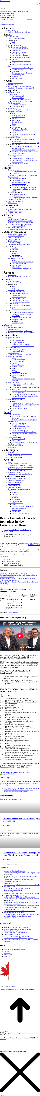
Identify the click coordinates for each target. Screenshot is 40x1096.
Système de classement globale (21, 99)
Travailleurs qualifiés (18, 96)
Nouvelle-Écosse (17, 122)
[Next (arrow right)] (2, 1095)
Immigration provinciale (15, 111)
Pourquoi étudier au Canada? (17, 38)
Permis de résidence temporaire (21, 269)
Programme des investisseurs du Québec (20, 221)
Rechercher (3, 19)
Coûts (13, 43)
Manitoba (14, 118)
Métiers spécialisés (13, 108)
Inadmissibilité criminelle (15, 258)
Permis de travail (13, 84)
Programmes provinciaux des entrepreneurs (21, 222)
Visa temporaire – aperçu (15, 83)
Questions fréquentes (18, 75)
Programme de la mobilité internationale (24, 187)
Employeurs (15, 173)
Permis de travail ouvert (19, 184)
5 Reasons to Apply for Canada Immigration (13, 573)
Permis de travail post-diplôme (21, 57)
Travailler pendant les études (20, 49)
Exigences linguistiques (15, 211)
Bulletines (15, 253)
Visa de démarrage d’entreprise (17, 219)
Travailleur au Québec (14, 199)
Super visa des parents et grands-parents (20, 86)
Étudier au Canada (13, 36)
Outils (9, 66)
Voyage (8, 80)
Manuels (14, 251)
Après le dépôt (16, 196)
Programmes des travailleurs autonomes (20, 224)
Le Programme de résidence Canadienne (24, 172)
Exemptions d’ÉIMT (18, 180)
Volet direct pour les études (16, 45)
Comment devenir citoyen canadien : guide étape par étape (22, 873)
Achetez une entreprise (15, 228)
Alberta (14, 113)
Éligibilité (11, 207)
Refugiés (10, 165)
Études (8, 34)
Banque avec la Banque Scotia (17, 234)
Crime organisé (16, 265)
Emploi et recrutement (14, 170)
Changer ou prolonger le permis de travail (24, 197)
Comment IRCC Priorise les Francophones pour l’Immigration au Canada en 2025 (18, 880)
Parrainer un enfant (17, 162)
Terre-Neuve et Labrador (19, 129)
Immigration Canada (14, 92)
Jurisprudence (16, 255)
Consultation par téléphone (16, 236)
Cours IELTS (16, 71)
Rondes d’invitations (18, 98)
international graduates (11, 791)
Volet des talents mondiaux (20, 185)
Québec (14, 125)
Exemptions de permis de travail (21, 182)
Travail (7, 167)
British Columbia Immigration (29, 788)
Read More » (7, 825)
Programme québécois (18, 226)
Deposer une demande (18, 194)
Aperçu (14, 157)
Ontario (14, 124)
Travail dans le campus (19, 52)
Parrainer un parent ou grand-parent (22, 158)
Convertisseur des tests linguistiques (19, 244)
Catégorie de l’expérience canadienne (19, 110)
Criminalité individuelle (19, 263)
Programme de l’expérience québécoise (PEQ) (26, 143)
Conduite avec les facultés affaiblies (22, 262)
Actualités (15, 76)
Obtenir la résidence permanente (21, 64)
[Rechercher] (29, 19)
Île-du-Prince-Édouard (18, 117)
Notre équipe (12, 30)
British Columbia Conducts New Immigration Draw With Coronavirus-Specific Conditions (17, 579)
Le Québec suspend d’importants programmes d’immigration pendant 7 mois (18, 889)
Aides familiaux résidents (15, 201)
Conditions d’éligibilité (19, 105)
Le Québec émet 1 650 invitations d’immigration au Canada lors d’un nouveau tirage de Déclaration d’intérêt (21, 898)
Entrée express (12, 94)
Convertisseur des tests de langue (22, 73)
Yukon (14, 132)
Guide (13, 42)
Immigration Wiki (17, 256)
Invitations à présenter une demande (23, 101)
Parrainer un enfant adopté (20, 163)
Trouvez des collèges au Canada (21, 69)
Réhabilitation (16, 267)
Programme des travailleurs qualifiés (23, 139)
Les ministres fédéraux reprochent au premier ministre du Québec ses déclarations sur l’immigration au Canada (21, 906)
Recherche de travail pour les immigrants (24, 175)
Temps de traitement (14, 239)
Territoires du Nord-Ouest (19, 131)
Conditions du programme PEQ (21, 61)
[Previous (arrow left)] (1, 1095)
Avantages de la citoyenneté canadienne (20, 209)
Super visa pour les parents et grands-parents (25, 160)
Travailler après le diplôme (20, 55)
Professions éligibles (18, 106)
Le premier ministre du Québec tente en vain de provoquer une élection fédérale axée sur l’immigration (22, 915)
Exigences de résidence (15, 213)
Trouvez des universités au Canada (22, 68)
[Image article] (14, 871)
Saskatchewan (16, 127)
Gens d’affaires (16, 141)
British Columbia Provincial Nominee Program (18, 790)
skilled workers (23, 791)
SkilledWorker (12, 203)
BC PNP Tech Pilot (14, 788)
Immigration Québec (14, 137)
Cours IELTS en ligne (14, 243)
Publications (15, 249)
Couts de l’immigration (15, 237)
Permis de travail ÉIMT (19, 178)
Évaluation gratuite (17, 78)
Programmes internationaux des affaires (20, 229)
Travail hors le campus (18, 54)
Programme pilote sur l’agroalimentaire (23, 150)
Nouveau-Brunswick (18, 120)
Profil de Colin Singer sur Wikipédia (19, 32)
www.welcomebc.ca (11, 612)
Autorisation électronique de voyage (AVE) (21, 88)
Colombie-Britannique (18, 115)
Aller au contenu (5, 1)
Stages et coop (16, 50)
